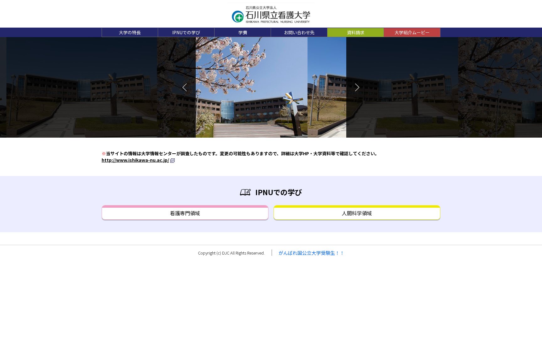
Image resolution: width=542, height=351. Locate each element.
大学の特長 (130, 32)
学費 (242, 32)
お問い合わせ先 (299, 32)
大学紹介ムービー (412, 32)
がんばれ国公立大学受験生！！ (311, 253)
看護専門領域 (185, 213)
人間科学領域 (357, 213)
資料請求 (355, 32)
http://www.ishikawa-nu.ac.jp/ (135, 160)
